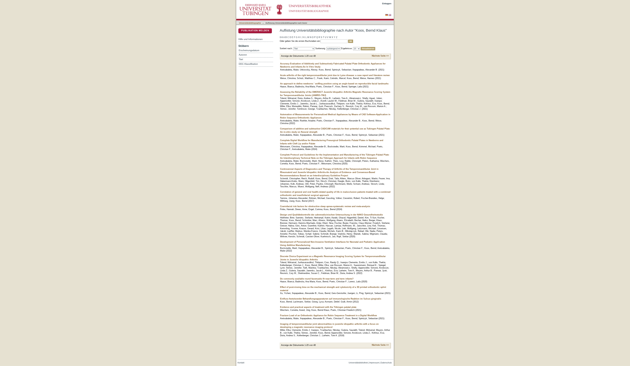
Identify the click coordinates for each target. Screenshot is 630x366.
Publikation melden (255, 30)
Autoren (243, 55)
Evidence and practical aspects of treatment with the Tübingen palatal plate (318, 307)
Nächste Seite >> (380, 56)
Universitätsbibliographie (250, 23)
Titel (241, 59)
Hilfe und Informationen (250, 39)
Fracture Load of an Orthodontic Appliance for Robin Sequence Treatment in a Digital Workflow (328, 315)
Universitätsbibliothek (358, 363)
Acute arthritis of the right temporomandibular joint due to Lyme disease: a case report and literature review (335, 75)
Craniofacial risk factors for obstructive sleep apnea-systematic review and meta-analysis (325, 206)
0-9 (281, 37)
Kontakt (241, 363)
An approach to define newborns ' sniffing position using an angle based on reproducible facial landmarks (334, 83)
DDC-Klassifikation (248, 64)
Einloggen (386, 3)
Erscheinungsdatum (249, 50)
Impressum (374, 363)
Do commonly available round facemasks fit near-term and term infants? (317, 279)
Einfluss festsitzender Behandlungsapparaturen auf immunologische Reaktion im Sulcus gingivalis (330, 299)
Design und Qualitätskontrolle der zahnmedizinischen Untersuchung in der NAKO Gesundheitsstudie (331, 214)
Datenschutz (386, 363)
